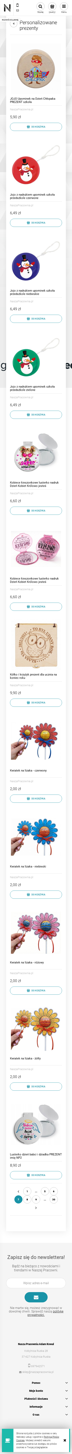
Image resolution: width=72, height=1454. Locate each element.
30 (53, 1199)
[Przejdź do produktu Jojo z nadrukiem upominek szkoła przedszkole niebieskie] (36, 261)
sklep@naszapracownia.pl (38, 1372)
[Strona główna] (7, 8)
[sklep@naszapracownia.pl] (17, 10)
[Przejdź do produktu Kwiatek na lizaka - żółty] (36, 1028)
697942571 (38, 1366)
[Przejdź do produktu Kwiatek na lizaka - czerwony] (36, 740)
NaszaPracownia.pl (21, 109)
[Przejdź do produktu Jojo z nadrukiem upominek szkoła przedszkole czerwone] (36, 165)
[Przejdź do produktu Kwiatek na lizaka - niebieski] (36, 836)
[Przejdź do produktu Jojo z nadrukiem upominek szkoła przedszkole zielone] (36, 357)
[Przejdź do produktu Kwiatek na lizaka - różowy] (36, 932)
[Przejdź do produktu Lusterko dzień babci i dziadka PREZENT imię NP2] (36, 1124)
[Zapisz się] (36, 1297)
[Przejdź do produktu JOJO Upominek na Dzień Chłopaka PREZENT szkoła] (36, 69)
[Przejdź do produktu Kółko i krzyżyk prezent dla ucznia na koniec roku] (36, 645)
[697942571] (17, 5)
